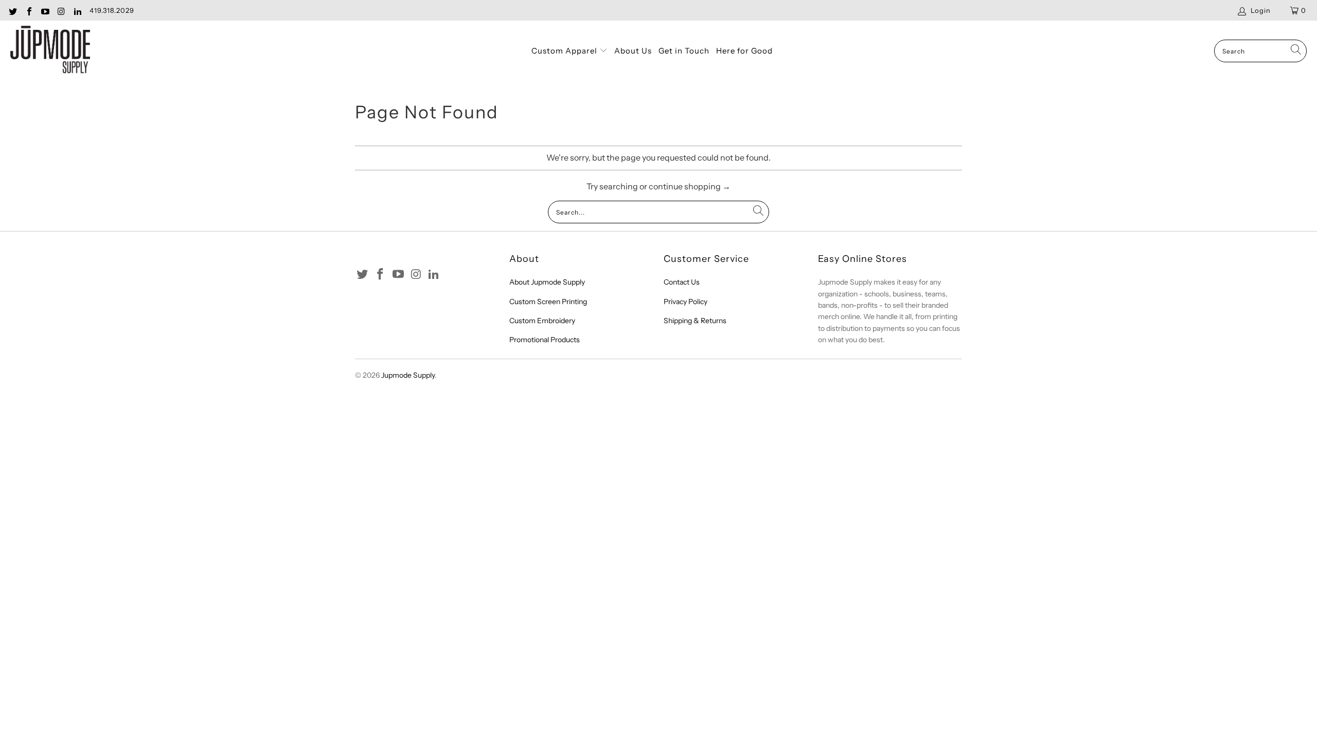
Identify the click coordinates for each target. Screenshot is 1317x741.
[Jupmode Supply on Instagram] (60, 10)
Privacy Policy (685, 301)
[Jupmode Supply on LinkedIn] (77, 10)
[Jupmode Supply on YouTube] (44, 10)
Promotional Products (544, 339)
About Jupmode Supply (547, 282)
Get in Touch (683, 51)
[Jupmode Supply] (50, 51)
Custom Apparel (565, 51)
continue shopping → (690, 186)
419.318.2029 (112, 10)
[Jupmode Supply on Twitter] (12, 10)
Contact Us (682, 282)
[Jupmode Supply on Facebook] (28, 10)
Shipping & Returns (695, 320)
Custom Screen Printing (548, 301)
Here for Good (744, 51)
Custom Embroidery (542, 320)
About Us (633, 51)
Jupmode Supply (408, 375)
